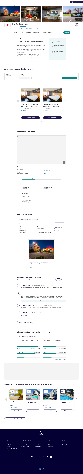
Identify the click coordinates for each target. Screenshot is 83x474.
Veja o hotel (16, 410)
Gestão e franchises (10, 444)
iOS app (49, 444)
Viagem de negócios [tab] (46, 341)
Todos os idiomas (38, 446)
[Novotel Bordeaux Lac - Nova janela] (67, 394)
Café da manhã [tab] (42, 237)
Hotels (4, 5)
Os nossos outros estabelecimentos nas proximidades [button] (28, 384)
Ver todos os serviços (59, 223)
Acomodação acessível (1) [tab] (45, 83)
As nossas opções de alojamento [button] (18, 69)
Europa (7, 5)
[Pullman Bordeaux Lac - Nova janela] (33, 394)
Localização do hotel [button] (26, 132)
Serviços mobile (51, 442)
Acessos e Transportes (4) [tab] (28, 178)
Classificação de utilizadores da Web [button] (33, 332)
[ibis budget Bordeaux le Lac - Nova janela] (16, 394)
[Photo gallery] (41, 14)
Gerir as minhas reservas (66, 442)
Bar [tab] (35, 237)
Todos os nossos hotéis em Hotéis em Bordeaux (15, 418)
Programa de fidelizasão (11, 450)
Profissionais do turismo (25, 446)
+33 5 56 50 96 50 (46, 170)
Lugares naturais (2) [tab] (56, 178)
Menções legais (34, 463)
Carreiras (8, 446)
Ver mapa (39, 28)
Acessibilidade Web (38, 442)
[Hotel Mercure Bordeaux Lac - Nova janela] (50, 394)
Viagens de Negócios (24, 442)
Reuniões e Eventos (24, 444)
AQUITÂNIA (16, 5)
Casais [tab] (32, 341)
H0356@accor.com (47, 173)
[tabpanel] (41, 104)
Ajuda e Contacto (65, 444)
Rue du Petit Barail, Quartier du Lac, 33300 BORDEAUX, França (24, 28)
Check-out (21, 75)
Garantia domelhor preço (76, 25)
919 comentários (23, 26)
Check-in (8, 75)
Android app (50, 446)
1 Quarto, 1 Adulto (35, 78)
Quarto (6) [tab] (35, 83)
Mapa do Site (37, 444)
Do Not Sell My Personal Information (45, 463)
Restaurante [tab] (29, 237)
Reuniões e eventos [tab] (52, 237)
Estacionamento (58, 227)
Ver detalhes (31, 267)
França (11, 5)
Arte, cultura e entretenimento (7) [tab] (42, 178)
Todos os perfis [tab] (25, 341)
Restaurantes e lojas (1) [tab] (41, 180)
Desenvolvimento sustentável (12, 448)
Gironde (20, 5)
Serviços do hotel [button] (24, 215)
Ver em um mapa (14, 407)
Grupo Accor (9, 442)
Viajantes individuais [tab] (57, 341)
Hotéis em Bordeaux (26, 5)
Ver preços (67, 32)
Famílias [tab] (37, 341)
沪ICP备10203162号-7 (45, 466)
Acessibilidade (56, 230)
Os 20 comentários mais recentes (25, 322)
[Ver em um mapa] (41, 150)
